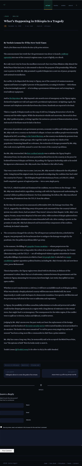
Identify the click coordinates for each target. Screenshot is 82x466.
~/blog (6, 16)
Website (28, 420)
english (16, 16)
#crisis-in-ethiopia (12, 365)
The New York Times (36, 42)
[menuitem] (48, 4)
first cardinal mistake (35, 153)
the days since (14, 98)
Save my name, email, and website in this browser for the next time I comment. (25, 427)
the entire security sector (35, 326)
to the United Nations (34, 136)
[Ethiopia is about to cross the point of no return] (1, 233)
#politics (25, 365)
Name (28, 405)
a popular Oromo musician (37, 246)
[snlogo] (4, 4)
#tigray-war (35, 365)
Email (28, 412)
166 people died (48, 257)
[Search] (76, 4)
